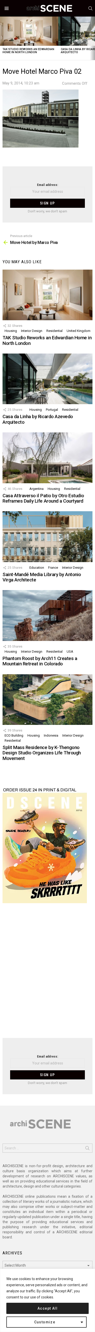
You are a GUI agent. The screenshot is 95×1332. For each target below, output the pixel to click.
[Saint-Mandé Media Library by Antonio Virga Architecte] (47, 536)
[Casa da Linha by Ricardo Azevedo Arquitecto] (47, 379)
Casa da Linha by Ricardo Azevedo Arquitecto (38, 419)
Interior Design (31, 331)
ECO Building (14, 735)
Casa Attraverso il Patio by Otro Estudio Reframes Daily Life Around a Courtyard (43, 498)
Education (36, 567)
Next (92, 38)
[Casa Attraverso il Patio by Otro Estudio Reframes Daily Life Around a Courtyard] (47, 457)
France (53, 567)
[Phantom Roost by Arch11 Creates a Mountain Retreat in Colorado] (47, 615)
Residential (54, 331)
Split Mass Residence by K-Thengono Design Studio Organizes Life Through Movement (42, 752)
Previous (2, 38)
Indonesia (51, 735)
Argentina (36, 489)
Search (87, 1149)
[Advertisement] (47, 973)
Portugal (52, 410)
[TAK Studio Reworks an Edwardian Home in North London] (29, 31)
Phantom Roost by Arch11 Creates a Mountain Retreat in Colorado (40, 661)
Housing (11, 331)
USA (70, 651)
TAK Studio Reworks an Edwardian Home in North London (28, 51)
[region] (47, 1300)
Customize (44, 1322)
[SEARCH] (90, 8)
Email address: (47, 185)
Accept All (47, 1308)
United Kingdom (78, 331)
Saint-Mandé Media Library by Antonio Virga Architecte (42, 577)
